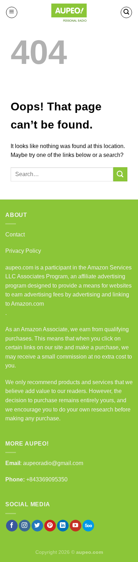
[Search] (126, 12)
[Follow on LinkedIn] (63, 526)
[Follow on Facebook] (12, 526)
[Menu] (11, 12)
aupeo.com (19, 267)
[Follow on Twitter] (37, 526)
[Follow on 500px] (88, 526)
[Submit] (120, 174)
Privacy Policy (23, 251)
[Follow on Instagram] (24, 526)
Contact (15, 234)
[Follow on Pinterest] (50, 526)
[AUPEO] (69, 13)
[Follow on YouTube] (75, 526)
